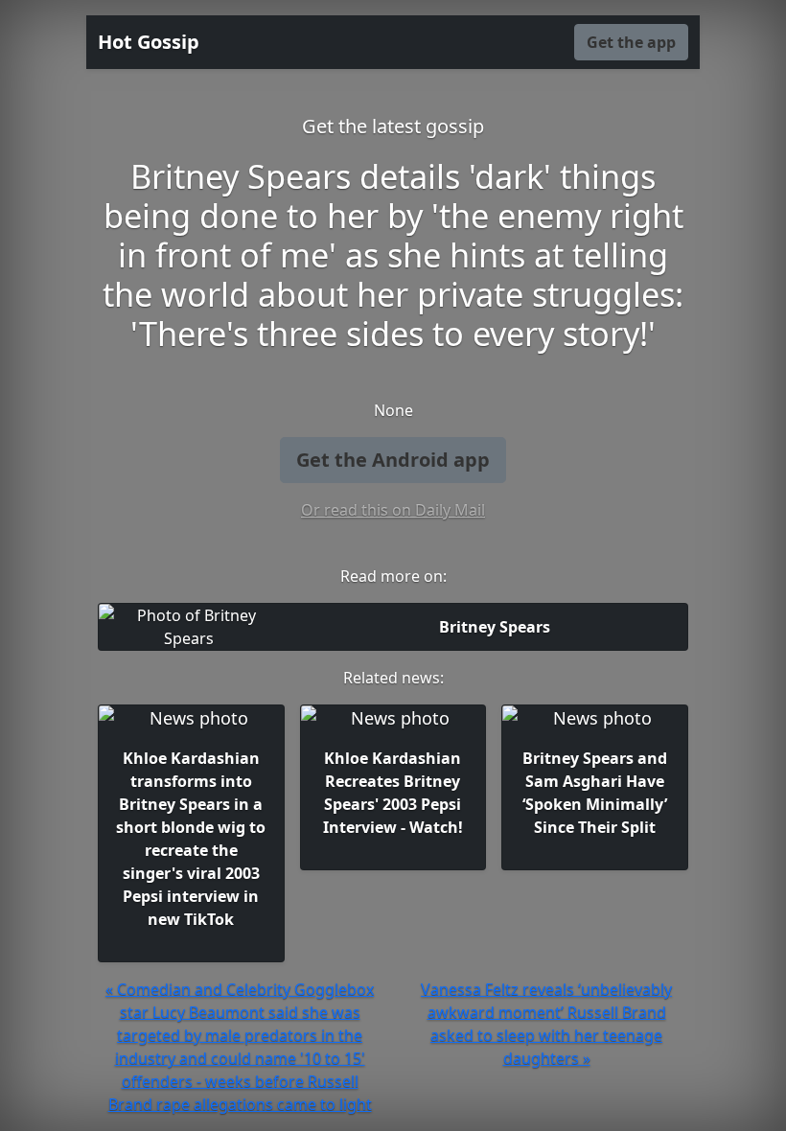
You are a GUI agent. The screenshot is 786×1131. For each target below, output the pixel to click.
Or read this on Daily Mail (393, 509)
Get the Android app (393, 460)
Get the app (631, 42)
